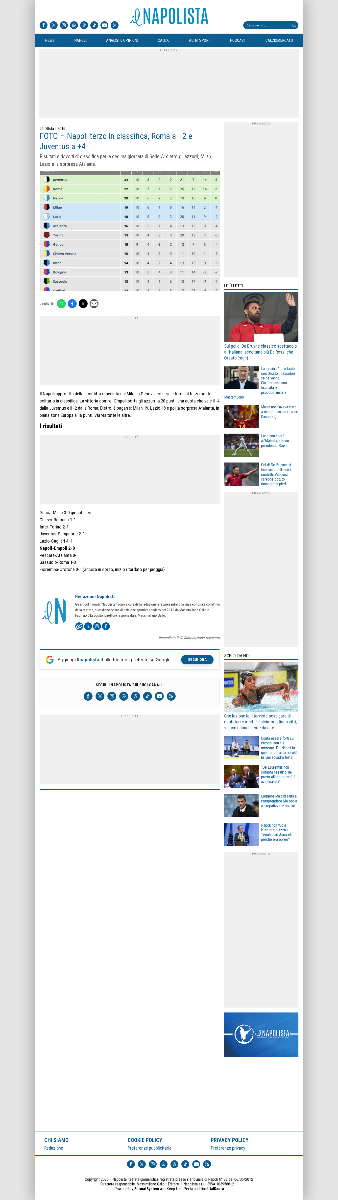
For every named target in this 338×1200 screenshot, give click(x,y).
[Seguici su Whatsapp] (74, 25)
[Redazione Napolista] (54, 611)
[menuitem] (49, 40)
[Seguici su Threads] (84, 25)
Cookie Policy (145, 1140)
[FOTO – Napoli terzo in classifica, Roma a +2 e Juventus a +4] (130, 231)
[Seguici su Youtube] (104, 25)
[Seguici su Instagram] (64, 25)
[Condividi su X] (83, 303)
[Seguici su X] (54, 25)
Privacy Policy (230, 1140)
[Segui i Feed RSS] (115, 25)
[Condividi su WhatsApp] (61, 303)
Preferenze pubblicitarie (149, 1148)
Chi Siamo (56, 1140)
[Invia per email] (94, 303)
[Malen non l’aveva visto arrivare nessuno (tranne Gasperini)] (241, 417)
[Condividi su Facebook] (72, 303)
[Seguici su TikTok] (94, 25)
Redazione (53, 1148)
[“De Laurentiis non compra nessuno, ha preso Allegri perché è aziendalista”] (241, 777)
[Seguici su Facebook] (44, 25)
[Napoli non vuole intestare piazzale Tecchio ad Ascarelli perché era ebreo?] (241, 835)
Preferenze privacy (228, 1148)
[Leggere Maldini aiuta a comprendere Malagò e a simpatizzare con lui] (241, 806)
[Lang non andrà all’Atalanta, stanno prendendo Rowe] (241, 446)
